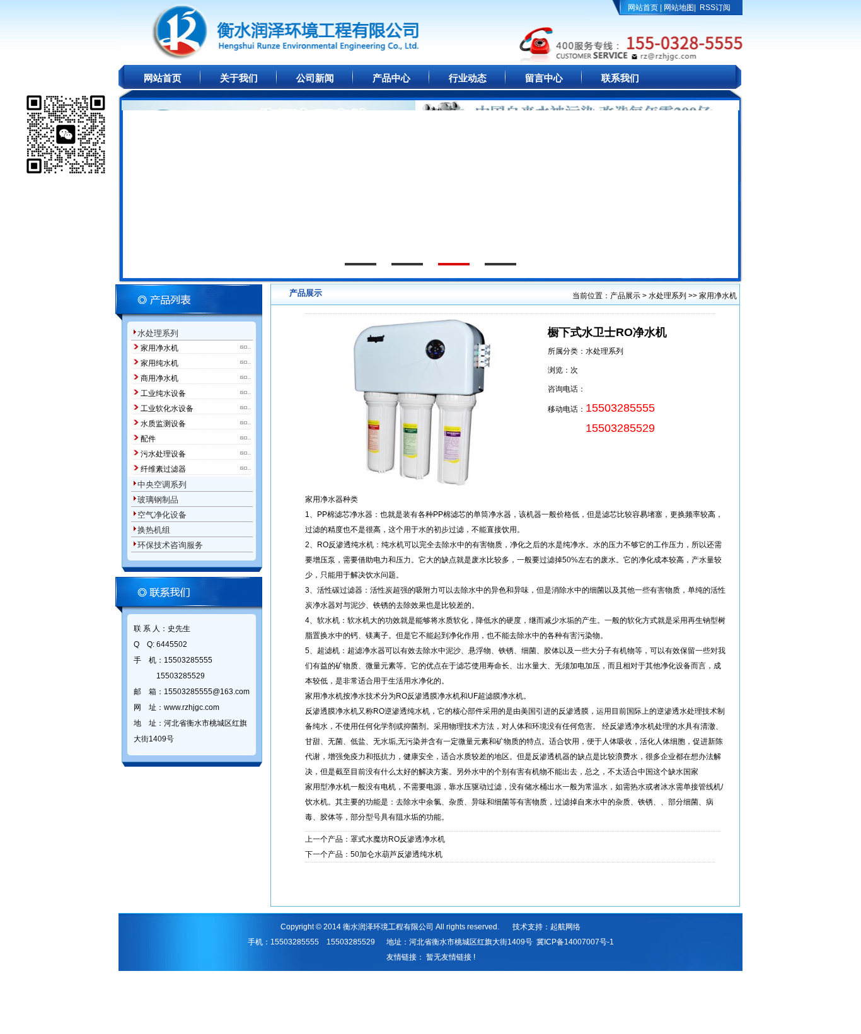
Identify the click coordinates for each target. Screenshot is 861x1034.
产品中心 (391, 78)
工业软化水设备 (167, 408)
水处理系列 (157, 333)
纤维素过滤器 (163, 469)
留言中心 (544, 78)
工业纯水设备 (163, 393)
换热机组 (153, 530)
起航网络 (565, 926)
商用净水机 (159, 378)
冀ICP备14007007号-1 (575, 942)
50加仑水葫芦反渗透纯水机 (396, 854)
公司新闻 (315, 78)
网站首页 (643, 7)
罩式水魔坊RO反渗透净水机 (397, 839)
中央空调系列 (162, 484)
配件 (148, 438)
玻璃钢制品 (157, 499)
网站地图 (679, 7)
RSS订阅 (715, 7)
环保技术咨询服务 (170, 545)
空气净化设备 (162, 515)
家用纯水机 (159, 363)
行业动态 (468, 78)
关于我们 (239, 78)
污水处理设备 (163, 454)
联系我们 (620, 78)
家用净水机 (159, 348)
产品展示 (626, 295)
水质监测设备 (163, 423)
